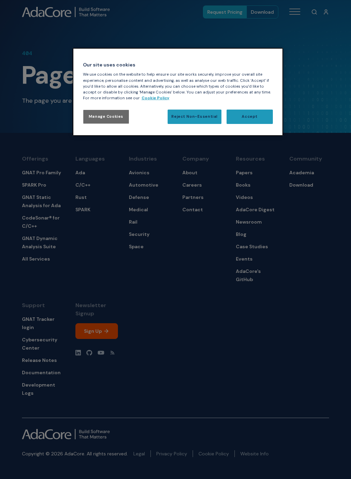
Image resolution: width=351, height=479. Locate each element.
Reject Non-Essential (194, 116)
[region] (178, 92)
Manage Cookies (106, 116)
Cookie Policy (155, 98)
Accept (249, 116)
